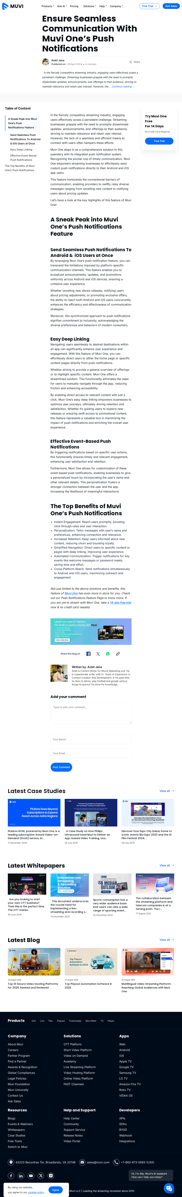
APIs (122, 1118)
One (34, 1020)
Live (42, 1020)
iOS (121, 1055)
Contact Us (15, 1095)
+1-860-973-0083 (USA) (137, 1162)
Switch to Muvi (18, 1147)
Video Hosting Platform (79, 1073)
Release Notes (73, 1135)
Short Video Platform (78, 1050)
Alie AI (61, 6)
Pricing (74, 6)
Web (122, 1044)
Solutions (88, 6)
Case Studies (16, 1135)
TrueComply (75, 1020)
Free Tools (15, 1141)
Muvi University (18, 1090)
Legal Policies (17, 1078)
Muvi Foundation (19, 1084)
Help (102, 6)
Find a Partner (17, 1061)
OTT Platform (73, 1044)
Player (111, 1020)
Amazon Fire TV (130, 1084)
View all (165, 791)
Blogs (11, 1118)
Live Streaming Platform (80, 1067)
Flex (51, 1020)
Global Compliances (21, 1073)
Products (47, 6)
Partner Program (19, 1055)
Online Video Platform (78, 1078)
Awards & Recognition (22, 1067)
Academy (70, 1061)
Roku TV (125, 1090)
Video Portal (72, 1141)
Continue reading (123, 86)
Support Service (74, 1129)
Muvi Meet (91, 1020)
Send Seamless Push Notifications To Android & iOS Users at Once (25, 139)
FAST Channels (74, 1084)
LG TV (123, 1078)
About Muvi (15, 1044)
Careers (13, 1050)
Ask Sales (171, 5)
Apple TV (125, 1061)
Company (115, 6)
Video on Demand (76, 1055)
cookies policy (36, 1192)
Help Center (72, 1118)
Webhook (125, 1135)
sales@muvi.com (98, 1162)
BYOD (123, 1129)
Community (71, 1124)
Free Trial (147, 5)
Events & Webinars (20, 1124)
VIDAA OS (126, 1095)
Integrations (127, 1141)
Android (124, 1050)
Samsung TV (127, 1073)
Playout (61, 1020)
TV (102, 1020)
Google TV (126, 1067)
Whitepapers (16, 1129)
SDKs (123, 1124)
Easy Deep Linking (21, 149)
